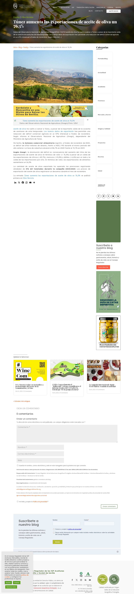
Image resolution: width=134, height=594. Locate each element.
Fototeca (101, 101)
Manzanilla (101, 7)
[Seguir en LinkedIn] (118, 196)
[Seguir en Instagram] (104, 196)
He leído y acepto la (33, 502)
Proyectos (101, 143)
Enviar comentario (109, 506)
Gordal (110, 7)
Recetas (101, 157)
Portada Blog (103, 58)
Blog (91, 11)
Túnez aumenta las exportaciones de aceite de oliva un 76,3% (52, 176)
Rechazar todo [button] (11, 587)
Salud (100, 171)
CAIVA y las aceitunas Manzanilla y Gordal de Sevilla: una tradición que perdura (107, 219)
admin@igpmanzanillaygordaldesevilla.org (29, 489)
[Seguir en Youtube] (113, 196)
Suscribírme (103, 267)
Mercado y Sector (104, 114)
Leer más (103, 230)
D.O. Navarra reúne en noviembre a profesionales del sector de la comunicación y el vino (29, 386)
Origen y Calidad (104, 129)
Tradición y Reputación (85, 7)
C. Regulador (64, 7)
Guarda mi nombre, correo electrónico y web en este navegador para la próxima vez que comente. (52, 466)
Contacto (99, 11)
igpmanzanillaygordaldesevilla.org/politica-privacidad (32, 495)
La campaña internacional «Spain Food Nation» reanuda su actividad (102, 386)
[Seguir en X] (108, 196)
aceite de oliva (19, 129)
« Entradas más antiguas (21, 401)
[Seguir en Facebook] (99, 196)
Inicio (55, 7)
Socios (118, 7)
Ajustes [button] (8, 582)
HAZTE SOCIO (113, 11)
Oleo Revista (27, 17)
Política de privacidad (40, 502)
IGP (73, 7)
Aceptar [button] (16, 582)
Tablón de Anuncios (101, 185)
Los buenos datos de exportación (59, 131)
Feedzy (16, 17)
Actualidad (102, 72)
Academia (101, 87)
